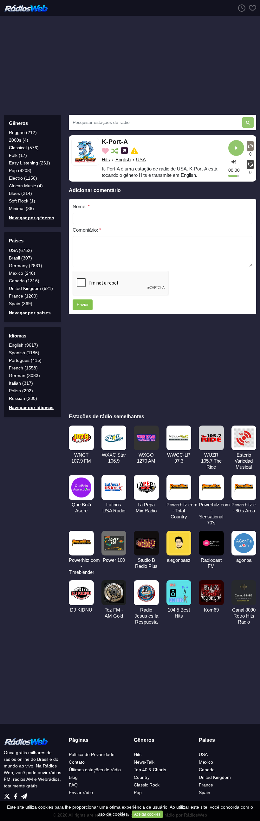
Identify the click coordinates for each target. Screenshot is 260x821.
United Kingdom (215, 777)
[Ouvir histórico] (240, 8)
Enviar (82, 304)
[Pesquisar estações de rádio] (248, 122)
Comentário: (87, 230)
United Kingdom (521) (31, 288)
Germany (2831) (25, 265)
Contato (77, 762)
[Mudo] (233, 161)
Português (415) (25, 360)
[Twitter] (8, 794)
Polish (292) (21, 390)
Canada (207, 769)
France (206, 784)
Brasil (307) (20, 257)
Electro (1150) (23, 178)
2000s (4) (18, 140)
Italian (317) (21, 383)
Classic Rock (146, 784)
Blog (73, 777)
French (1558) (23, 367)
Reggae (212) (23, 132)
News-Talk (144, 762)
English (123, 159)
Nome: (81, 206)
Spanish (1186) (24, 352)
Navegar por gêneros (31, 217)
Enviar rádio (81, 792)
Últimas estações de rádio (95, 769)
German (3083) (24, 375)
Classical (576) (24, 147)
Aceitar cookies (147, 814)
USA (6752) (20, 250)
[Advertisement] (130, 65)
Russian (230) (23, 398)
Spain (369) (20, 303)
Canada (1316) (24, 280)
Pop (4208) (20, 170)
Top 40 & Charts (150, 769)
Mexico (206, 762)
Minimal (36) (21, 208)
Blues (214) (20, 193)
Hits (106, 159)
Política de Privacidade (91, 754)
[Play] (236, 148)
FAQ (73, 784)
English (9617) (23, 345)
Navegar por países (30, 312)
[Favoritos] (250, 8)
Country (142, 777)
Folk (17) (18, 155)
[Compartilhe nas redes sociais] (125, 151)
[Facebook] (17, 794)
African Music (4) (26, 185)
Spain (204, 792)
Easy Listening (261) (29, 162)
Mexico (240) (22, 273)
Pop (138, 792)
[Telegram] (24, 794)
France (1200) (23, 295)
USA (141, 159)
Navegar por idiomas (31, 407)
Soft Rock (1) (22, 200)
